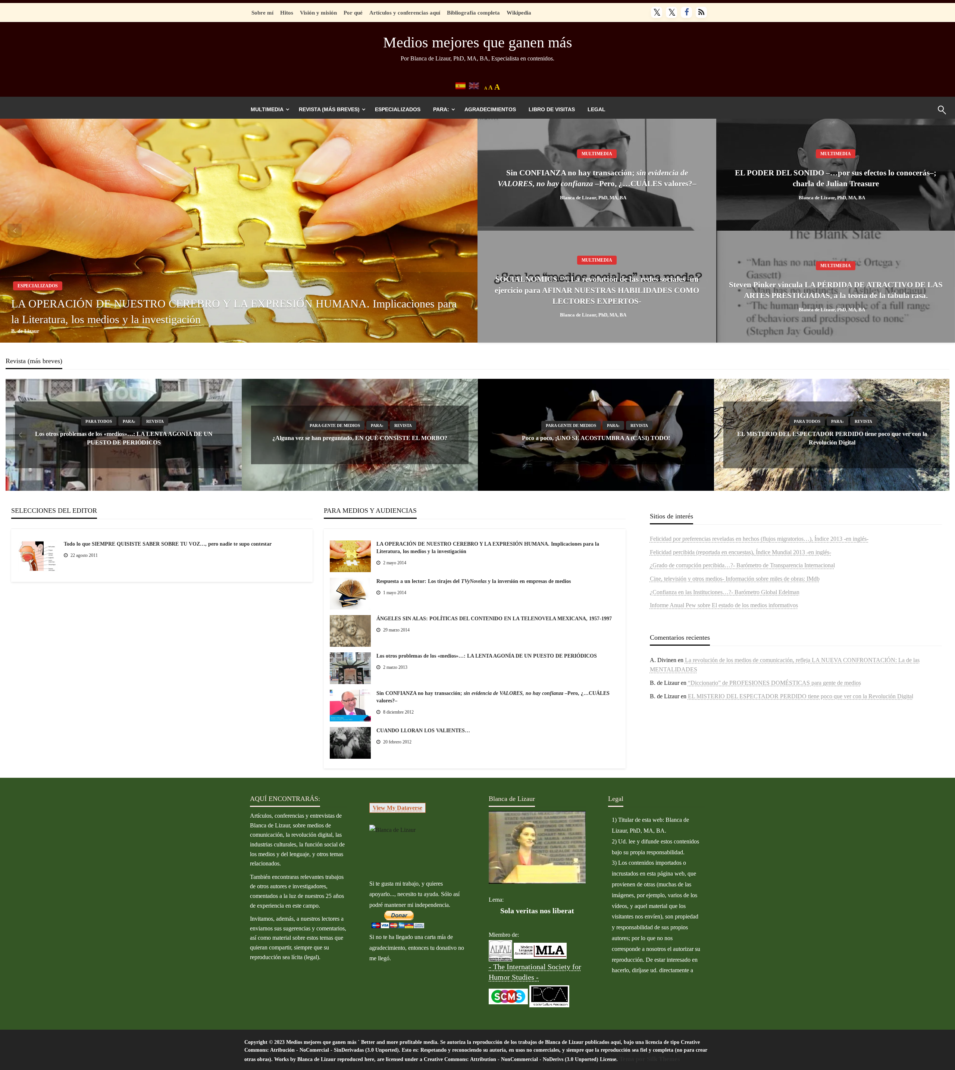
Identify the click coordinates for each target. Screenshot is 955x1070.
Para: (441, 109)
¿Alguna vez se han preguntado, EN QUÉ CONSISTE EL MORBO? (359, 438)
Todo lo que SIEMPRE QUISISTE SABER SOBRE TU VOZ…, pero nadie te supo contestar (168, 544)
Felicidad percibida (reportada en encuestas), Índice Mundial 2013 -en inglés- (740, 552)
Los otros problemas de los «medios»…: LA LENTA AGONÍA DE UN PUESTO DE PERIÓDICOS (486, 656)
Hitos (286, 12)
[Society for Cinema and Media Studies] (508, 996)
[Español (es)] (460, 85)
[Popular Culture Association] (549, 996)
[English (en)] (474, 85)
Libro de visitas (552, 109)
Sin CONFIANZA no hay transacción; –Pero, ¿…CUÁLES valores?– (597, 178)
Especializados (397, 109)
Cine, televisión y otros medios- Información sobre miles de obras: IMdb (735, 578)
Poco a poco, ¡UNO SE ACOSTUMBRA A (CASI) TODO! (596, 438)
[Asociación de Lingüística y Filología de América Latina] (500, 950)
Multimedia (267, 109)
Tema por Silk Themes (649, 1059)
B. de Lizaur (25, 331)
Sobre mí (262, 12)
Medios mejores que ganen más (477, 42)
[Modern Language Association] (540, 950)
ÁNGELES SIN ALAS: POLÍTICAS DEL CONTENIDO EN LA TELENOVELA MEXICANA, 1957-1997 (494, 618)
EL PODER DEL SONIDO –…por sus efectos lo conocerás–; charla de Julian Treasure (835, 178)
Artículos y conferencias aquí (404, 12)
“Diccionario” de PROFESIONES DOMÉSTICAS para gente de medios (774, 683)
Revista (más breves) (329, 109)
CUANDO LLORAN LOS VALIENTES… (423, 730)
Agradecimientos (490, 109)
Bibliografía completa (473, 12)
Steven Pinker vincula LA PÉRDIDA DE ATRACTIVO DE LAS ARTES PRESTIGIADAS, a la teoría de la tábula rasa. (836, 290)
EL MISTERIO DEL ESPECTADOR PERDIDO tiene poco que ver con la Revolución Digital (800, 696)
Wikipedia (519, 12)
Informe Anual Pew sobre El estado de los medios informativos (724, 605)
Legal (596, 109)
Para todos (98, 421)
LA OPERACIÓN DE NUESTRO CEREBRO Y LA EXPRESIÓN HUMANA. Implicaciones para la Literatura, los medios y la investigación (234, 311)
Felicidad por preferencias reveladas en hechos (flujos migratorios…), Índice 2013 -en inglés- (759, 539)
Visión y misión (318, 12)
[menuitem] (268, 109)
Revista (155, 421)
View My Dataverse (397, 808)
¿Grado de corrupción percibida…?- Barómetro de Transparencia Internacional (742, 565)
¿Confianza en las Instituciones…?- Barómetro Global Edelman (724, 592)
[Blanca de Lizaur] (392, 829)
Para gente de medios (335, 425)
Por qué (353, 12)
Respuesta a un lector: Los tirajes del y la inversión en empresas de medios (473, 581)
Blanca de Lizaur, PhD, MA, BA (593, 197)
